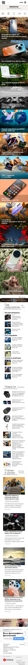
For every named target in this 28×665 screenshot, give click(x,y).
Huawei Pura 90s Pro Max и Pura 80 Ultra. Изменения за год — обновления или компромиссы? (14, 599)
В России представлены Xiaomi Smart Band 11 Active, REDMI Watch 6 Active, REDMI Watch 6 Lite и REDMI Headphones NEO (18, 455)
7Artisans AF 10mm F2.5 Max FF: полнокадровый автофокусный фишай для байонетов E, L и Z (18, 394)
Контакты (22, 644)
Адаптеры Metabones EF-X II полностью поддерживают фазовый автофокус (18, 418)
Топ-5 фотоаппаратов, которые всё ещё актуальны (16, 317)
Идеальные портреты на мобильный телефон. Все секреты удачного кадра (12, 497)
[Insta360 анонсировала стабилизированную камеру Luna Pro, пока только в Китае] (7, 427)
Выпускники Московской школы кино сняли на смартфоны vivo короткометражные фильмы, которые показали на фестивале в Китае (18, 445)
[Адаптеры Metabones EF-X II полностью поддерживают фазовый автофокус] (7, 418)
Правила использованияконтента (9, 650)
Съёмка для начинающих (12, 501)
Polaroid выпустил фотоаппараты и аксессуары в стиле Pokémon (17, 464)
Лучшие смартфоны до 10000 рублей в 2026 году (17, 346)
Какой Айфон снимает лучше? (16, 352)
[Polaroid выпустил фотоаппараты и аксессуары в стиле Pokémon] (7, 464)
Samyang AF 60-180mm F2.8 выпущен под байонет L (18, 409)
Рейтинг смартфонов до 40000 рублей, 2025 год (17, 361)
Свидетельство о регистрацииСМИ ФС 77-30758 (11, 647)
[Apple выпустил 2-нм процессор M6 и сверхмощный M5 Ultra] (7, 402)
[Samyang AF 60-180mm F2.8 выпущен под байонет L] (7, 410)
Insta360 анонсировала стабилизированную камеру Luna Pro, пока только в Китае (18, 426)
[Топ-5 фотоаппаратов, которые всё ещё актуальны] (8, 317)
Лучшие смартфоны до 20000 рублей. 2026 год (17, 339)
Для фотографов (7, 653)
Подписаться (20, 638)
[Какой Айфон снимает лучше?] (8, 354)
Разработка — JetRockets (19, 658)
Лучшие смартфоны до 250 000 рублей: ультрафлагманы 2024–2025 (17, 369)
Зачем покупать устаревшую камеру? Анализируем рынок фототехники (17, 324)
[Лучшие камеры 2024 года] (8, 331)
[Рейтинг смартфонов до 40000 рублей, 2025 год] (8, 362)
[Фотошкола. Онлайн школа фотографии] (8, 660)
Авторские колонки (10, 603)
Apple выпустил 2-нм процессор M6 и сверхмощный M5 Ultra (18, 401)
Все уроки (21, 473)
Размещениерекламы (6, 645)
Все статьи (23, 306)
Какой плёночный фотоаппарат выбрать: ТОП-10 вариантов (14, 532)
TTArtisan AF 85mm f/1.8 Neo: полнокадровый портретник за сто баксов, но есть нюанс (18, 434)
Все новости (21, 387)
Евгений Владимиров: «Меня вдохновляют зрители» (13, 566)
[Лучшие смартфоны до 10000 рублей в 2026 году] (8, 347)
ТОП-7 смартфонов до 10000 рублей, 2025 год (17, 376)
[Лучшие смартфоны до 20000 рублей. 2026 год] (8, 340)
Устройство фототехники (11, 535)
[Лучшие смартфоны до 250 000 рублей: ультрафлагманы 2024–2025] (8, 369)
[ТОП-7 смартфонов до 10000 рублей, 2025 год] (8, 376)
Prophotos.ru (21, 664)
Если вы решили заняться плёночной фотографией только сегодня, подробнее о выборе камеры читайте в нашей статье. (14, 539)
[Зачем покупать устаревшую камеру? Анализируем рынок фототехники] (8, 324)
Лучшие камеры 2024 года (16, 329)
